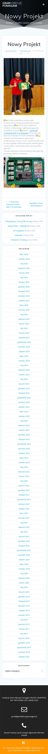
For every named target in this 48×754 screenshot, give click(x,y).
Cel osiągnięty (18, 230)
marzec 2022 (24, 476)
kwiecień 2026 (24, 268)
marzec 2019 (24, 629)
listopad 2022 (24, 439)
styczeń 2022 (24, 485)
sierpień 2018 (24, 657)
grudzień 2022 (24, 435)
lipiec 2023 (24, 411)
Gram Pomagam (12, 4)
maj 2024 (24, 365)
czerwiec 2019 (24, 615)
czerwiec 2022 (24, 462)
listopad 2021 (24, 495)
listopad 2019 (24, 601)
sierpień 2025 (24, 300)
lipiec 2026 (24, 254)
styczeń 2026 (24, 282)
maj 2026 (24, 263)
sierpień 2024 (24, 351)
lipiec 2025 (24, 305)
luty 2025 (24, 328)
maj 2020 (24, 573)
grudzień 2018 (24, 643)
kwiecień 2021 (24, 527)
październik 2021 (24, 499)
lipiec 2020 (24, 564)
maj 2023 (24, 421)
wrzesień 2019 (24, 606)
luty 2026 (24, 277)
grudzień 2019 (24, 596)
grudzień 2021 (24, 490)
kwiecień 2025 (24, 319)
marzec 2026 (24, 273)
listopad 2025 (24, 291)
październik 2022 (24, 444)
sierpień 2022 (24, 453)
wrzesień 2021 (24, 504)
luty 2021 (24, 532)
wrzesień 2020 (24, 555)
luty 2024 (24, 379)
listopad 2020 (24, 546)
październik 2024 (24, 342)
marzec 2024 (24, 374)
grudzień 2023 (24, 388)
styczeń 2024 (24, 384)
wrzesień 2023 (24, 402)
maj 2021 (24, 522)
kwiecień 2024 (24, 370)
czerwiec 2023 (24, 416)
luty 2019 (24, 633)
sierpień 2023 (24, 407)
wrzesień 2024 (24, 347)
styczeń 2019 (24, 638)
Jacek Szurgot (11, 51)
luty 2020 (24, 587)
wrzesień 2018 (24, 652)
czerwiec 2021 (24, 518)
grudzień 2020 (24, 541)
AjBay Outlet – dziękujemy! (18, 226)
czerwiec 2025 (24, 310)
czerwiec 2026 (24, 259)
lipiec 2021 (24, 513)
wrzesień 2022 (24, 448)
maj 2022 (24, 467)
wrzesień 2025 (24, 296)
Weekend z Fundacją (19, 240)
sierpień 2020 (24, 559)
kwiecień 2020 (24, 578)
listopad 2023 (24, 393)
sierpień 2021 (24, 509)
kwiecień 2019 (24, 624)
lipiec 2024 (24, 356)
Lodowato (18, 235)
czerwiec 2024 (24, 361)
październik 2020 (24, 550)
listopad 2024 (24, 337)
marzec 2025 (24, 324)
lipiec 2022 (24, 458)
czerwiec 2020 (24, 569)
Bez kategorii (25, 51)
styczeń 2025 (24, 333)
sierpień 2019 (24, 610)
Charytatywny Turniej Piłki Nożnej (18, 221)
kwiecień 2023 (24, 425)
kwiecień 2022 (24, 472)
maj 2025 (24, 314)
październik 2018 (24, 647)
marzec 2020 (24, 583)
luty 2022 (24, 481)
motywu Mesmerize (32, 750)
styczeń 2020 (24, 592)
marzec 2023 (24, 430)
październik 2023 (24, 398)
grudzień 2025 (24, 287)
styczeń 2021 (24, 536)
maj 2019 (24, 620)
